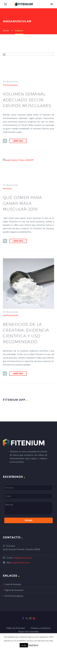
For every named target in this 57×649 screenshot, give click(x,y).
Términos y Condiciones (40, 628)
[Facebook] (23, 618)
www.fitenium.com (20, 562)
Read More (33, 645)
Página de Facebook (14, 590)
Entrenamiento (10, 85)
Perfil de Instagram (14, 595)
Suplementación (11, 315)
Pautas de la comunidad (28, 632)
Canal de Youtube (13, 584)
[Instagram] (30, 618)
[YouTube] (34, 618)
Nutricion (7, 188)
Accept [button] (23, 645)
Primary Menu (51, 4)
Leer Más (18, 141)
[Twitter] (27, 618)
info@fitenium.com (22, 557)
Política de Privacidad (15, 628)
